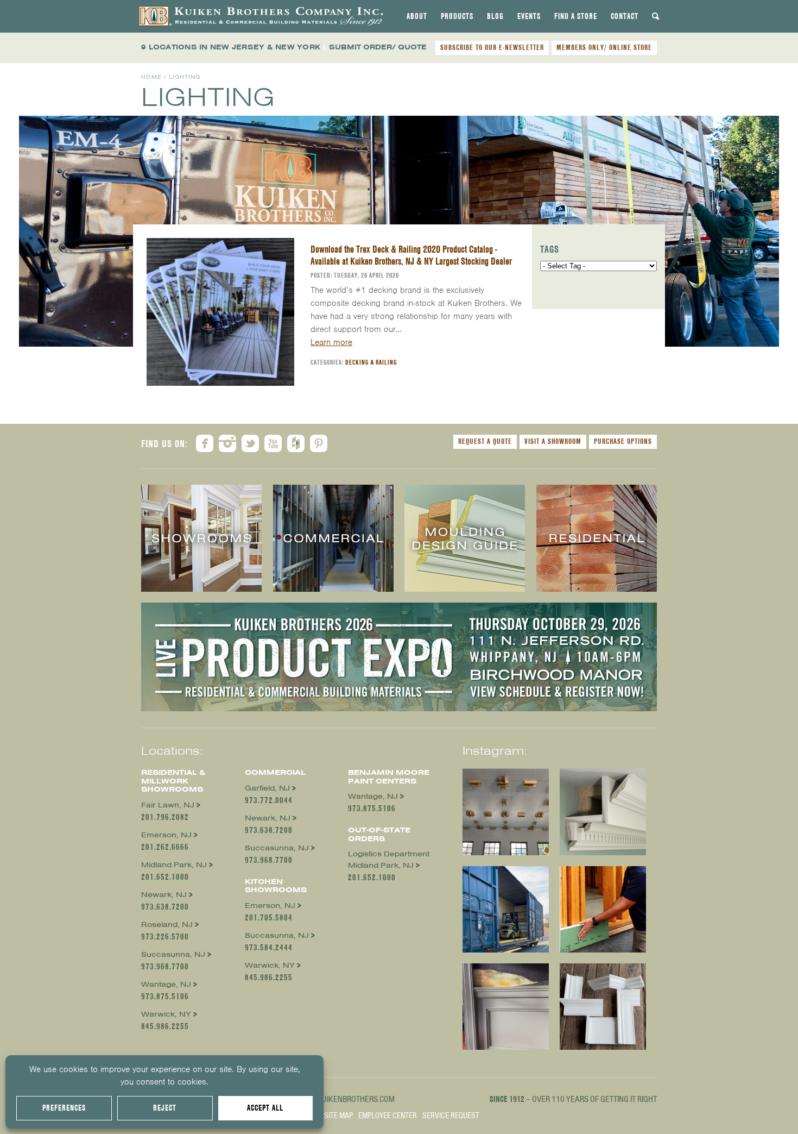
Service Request (450, 1115)
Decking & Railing (371, 362)
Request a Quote (485, 441)
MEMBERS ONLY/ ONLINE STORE (604, 47)
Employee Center (387, 1115)
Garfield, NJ (267, 788)
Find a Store (575, 16)
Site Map (338, 1115)
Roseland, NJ (167, 924)
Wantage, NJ (166, 984)
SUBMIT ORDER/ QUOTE (378, 47)
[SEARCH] (656, 16)
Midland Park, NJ (174, 864)
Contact (624, 16)
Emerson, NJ (166, 834)
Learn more (331, 342)
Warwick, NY (166, 1014)
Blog (495, 16)
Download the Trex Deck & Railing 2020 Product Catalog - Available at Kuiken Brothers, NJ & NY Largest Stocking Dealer (411, 255)
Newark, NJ (164, 894)
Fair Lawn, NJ (167, 805)
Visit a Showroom (552, 441)
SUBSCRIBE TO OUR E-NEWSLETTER (492, 47)
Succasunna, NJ (173, 954)
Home (151, 76)
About (417, 16)
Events (529, 16)
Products (457, 16)
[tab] (417, 16)
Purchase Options (623, 441)
